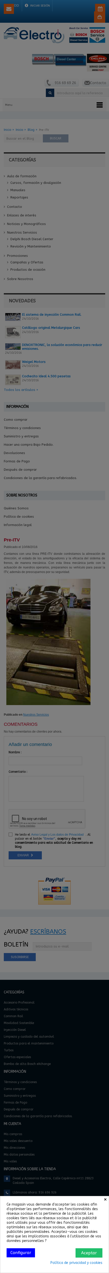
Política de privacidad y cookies (76, 1263)
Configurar (20, 1252)
